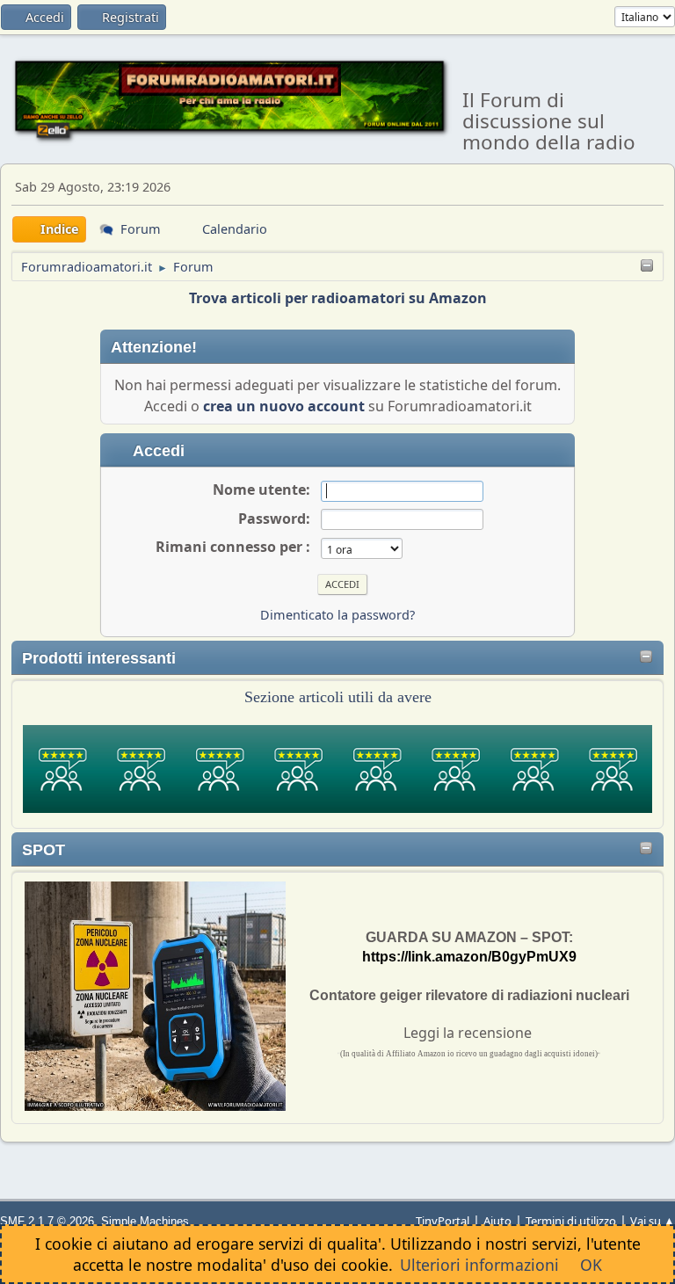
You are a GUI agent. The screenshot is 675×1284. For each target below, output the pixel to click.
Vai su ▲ (652, 1221)
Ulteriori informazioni (479, 1264)
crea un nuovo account (284, 406)
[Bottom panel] (647, 267)
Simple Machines (145, 1221)
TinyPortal (442, 1221)
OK (591, 1264)
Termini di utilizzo (571, 1221)
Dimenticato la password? (337, 614)
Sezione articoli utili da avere (338, 697)
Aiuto (497, 1221)
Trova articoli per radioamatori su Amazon (338, 298)
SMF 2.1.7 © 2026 (47, 1221)
